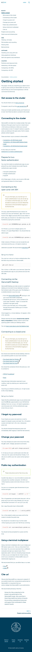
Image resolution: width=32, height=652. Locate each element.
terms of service (19, 102)
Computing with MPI (7, 70)
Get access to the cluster (9, 15)
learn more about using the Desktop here (17, 326)
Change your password (9, 22)
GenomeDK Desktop (14, 295)
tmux (4, 566)
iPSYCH (5, 374)
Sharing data (5, 44)
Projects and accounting (8, 32)
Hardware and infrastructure (9, 34)
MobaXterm (25, 247)
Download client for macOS (11, 361)
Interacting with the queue (8, 65)
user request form (22, 106)
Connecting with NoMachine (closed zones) (15, 146)
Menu (24, 2)
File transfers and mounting (9, 42)
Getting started (5, 13)
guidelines (11, 374)
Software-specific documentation (10, 57)
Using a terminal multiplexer (10, 27)
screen (5, 568)
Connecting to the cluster (10, 17)
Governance (20, 640)
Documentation (5, 77)
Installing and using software (9, 52)
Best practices (5, 47)
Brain (4, 377)
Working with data (6, 40)
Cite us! (5, 29)
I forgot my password (8, 20)
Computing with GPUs (7, 68)
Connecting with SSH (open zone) (12, 140)
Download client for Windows (11, 359)
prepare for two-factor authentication (11, 151)
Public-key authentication (10, 24)
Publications (26, 640)
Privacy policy (13, 640)
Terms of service (6, 640)
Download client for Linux (10, 363)
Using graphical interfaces (8, 55)
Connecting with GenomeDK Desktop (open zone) (15, 143)
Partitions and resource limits (9, 63)
